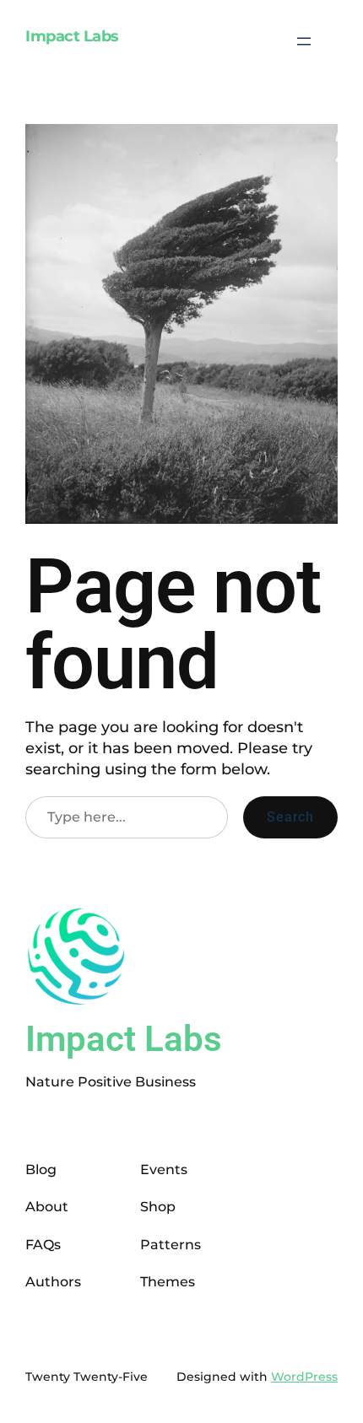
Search (290, 817)
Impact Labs (72, 36)
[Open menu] (304, 41)
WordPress (304, 1376)
